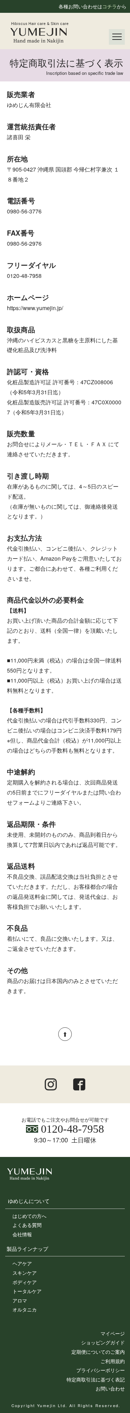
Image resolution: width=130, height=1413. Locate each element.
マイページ (113, 1333)
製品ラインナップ (27, 1248)
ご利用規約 (113, 1361)
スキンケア (24, 1272)
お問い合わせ (110, 1388)
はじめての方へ (29, 1215)
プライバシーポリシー (100, 1370)
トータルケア (27, 1291)
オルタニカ (24, 1309)
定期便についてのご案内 (98, 1351)
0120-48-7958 (71, 1129)
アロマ (19, 1300)
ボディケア (24, 1282)
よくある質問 (27, 1224)
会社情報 (22, 1234)
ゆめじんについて (29, 1200)
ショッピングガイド (103, 1342)
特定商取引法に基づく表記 (96, 1379)
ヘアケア (22, 1263)
